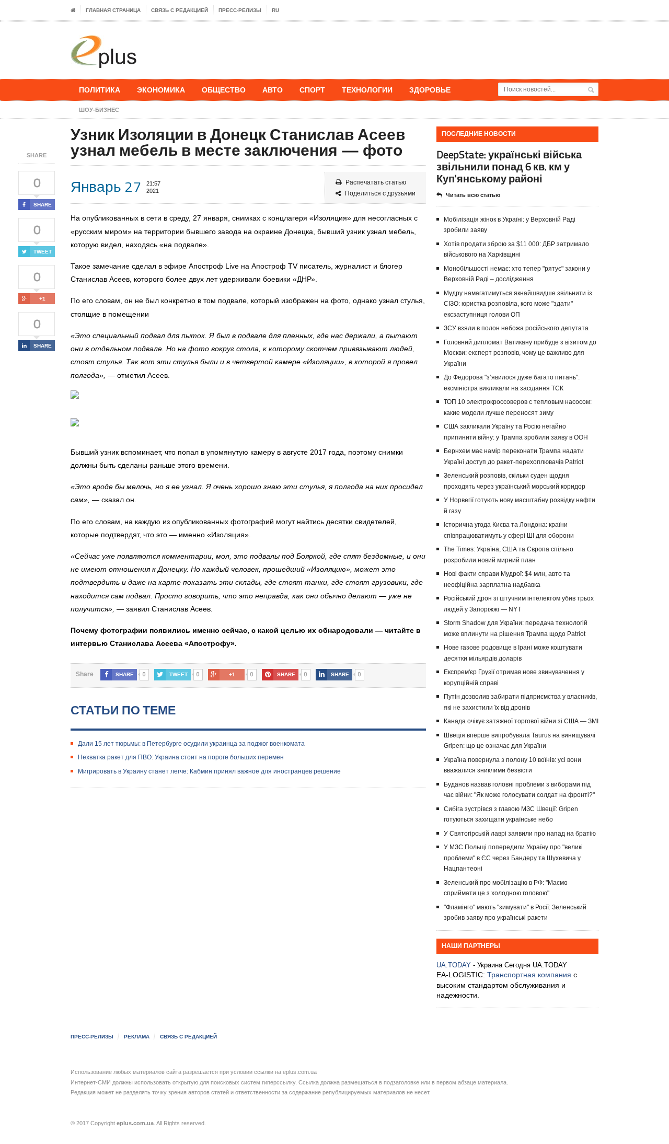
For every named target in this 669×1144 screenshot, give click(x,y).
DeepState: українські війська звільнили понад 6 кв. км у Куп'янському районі (509, 166)
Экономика (161, 89)
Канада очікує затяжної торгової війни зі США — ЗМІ (521, 721)
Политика (99, 89)
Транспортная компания (529, 974)
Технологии (367, 89)
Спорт (312, 89)
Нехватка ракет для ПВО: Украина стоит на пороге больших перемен (181, 757)
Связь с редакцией (179, 10)
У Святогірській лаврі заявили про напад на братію (520, 833)
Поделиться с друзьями (380, 193)
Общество (224, 89)
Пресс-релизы (239, 10)
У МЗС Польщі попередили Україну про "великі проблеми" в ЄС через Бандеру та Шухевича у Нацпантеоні (513, 857)
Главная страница (113, 10)
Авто (272, 89)
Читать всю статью (473, 195)
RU (275, 10)
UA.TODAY (453, 965)
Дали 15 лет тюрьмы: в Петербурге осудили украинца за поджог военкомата (191, 743)
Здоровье (430, 89)
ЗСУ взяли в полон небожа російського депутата (516, 328)
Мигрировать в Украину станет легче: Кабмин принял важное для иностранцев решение (209, 771)
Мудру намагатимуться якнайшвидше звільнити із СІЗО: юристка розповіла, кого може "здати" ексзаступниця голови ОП (518, 304)
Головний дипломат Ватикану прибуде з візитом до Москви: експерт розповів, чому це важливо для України (520, 353)
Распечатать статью (375, 182)
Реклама (136, 1036)
